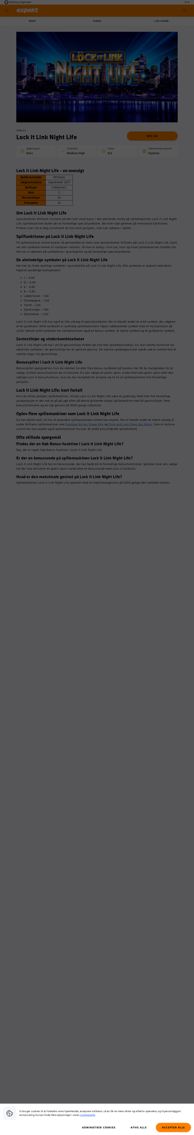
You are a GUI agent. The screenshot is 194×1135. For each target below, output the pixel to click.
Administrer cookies (99, 1128)
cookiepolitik (87, 1115)
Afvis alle (139, 1128)
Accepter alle (173, 1128)
